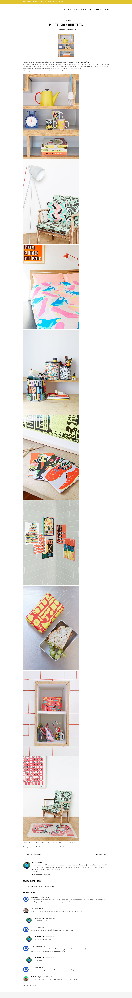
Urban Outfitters (37, 847)
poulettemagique (39, 918)
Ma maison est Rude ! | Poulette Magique (42, 886)
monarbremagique (36, 977)
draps (37, 842)
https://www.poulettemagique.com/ (41, 874)
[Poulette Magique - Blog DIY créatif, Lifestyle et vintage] (39, 9)
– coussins (30, 842)
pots (42, 842)
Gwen (32, 946)
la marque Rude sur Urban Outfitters (78, 62)
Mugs (25, 842)
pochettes (72, 842)
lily (32, 909)
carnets (48, 842)
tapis (65, 842)
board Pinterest (59, 847)
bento (60, 842)
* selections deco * (66, 20)
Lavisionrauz (34, 897)
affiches (54, 842)
